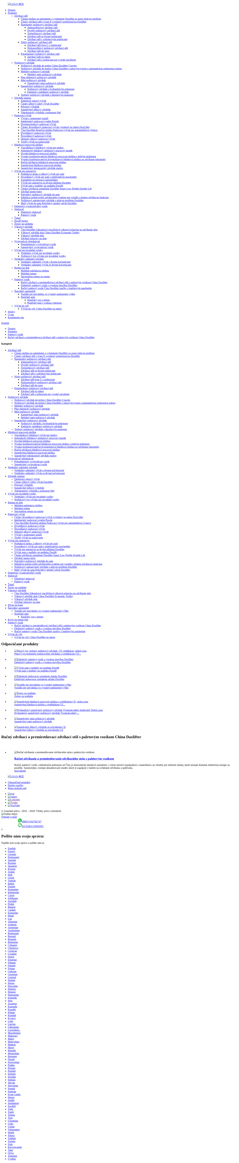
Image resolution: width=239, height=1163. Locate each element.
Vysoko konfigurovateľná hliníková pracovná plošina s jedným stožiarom (58, 156)
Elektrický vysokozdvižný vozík (30, 206)
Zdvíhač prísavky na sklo (34, 238)
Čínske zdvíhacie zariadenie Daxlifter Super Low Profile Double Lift (56, 188)
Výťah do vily (21, 305)
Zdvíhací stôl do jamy (38, 51)
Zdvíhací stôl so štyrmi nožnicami (44, 36)
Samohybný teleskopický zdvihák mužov (42, 168)
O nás (11, 314)
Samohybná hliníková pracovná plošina (41, 165)
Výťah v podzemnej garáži (34, 118)
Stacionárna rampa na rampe (35, 276)
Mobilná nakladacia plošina (35, 270)
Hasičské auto (28, 297)
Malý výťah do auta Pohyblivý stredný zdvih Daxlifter (49, 203)
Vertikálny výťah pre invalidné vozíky (40, 253)
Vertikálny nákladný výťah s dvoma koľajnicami (46, 261)
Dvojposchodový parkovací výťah (38, 124)
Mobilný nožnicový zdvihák (35, 71)
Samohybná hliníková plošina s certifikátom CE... (39, 704)
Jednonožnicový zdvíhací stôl (42, 27)
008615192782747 (31, 821)
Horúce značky (15, 785)
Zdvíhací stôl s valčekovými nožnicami (47, 39)
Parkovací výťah (22, 115)
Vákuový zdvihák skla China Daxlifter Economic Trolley (50, 232)
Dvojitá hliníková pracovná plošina (39, 153)
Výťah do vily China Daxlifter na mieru (41, 308)
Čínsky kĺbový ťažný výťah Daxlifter (40, 103)
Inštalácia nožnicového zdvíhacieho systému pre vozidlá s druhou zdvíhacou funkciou (65, 197)
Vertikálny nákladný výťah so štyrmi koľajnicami (46, 264)
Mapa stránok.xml (17, 788)
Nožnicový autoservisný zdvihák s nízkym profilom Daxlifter (52, 200)
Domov (12, 10)
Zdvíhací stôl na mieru (38, 56)
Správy (11, 311)
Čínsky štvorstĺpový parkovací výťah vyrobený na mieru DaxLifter (55, 127)
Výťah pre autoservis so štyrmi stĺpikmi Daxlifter (46, 182)
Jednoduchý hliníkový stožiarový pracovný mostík (47, 150)
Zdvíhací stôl (21, 15)
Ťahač (17, 218)
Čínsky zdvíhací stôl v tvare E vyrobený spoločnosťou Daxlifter (53, 21)
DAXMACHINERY (33, 826)
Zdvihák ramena (22, 97)
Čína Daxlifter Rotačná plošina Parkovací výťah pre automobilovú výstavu (59, 130)
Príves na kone (15, 605)
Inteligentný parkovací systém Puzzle (40, 121)
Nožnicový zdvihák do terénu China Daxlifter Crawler (49, 65)
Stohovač (19, 209)
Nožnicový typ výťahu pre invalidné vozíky (43, 256)
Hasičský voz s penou (38, 300)
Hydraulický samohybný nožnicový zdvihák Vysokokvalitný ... (46, 713)
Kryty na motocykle (18, 619)
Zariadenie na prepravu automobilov (39, 179)
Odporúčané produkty (19, 782)
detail (23, 770)
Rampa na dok (21, 267)
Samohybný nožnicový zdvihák (37, 86)
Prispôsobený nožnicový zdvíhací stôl (40, 54)
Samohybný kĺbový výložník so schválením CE (38, 730)
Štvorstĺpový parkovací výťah (36, 136)
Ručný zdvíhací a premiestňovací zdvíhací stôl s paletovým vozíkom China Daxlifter (64, 282)
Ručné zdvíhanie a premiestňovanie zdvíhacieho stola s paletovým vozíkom (64, 758)
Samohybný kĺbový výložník (36, 109)
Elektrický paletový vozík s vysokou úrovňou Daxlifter (49, 285)
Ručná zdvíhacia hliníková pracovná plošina (43, 162)
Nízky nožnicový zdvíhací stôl (36, 42)
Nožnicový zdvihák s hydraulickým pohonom (50, 89)
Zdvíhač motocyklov (31, 191)
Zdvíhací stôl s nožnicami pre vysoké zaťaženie (51, 59)
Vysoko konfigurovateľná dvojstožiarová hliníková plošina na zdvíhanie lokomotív (63, 159)
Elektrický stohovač (31, 212)
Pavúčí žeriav (21, 220)
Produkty (12, 13)
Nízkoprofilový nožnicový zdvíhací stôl (47, 48)
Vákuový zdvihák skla (32, 235)
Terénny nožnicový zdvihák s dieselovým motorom (47, 95)
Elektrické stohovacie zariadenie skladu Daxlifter (39, 679)
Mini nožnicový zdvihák (33, 80)
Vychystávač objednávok (27, 241)
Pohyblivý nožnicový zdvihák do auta (40, 194)
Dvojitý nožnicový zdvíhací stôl (43, 30)
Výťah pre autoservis (25, 171)
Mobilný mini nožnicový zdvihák (44, 74)
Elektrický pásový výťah (33, 100)
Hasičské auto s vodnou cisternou (44, 302)
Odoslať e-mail (9, 816)
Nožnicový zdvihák (24, 62)
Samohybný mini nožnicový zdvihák (46, 83)
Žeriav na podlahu (23, 223)
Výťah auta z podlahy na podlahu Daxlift (42, 185)
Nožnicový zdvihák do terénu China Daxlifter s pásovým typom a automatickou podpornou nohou (71, 68)
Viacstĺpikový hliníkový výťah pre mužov (42, 147)
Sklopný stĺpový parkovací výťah (38, 138)
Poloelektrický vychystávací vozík (38, 244)
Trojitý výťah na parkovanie (35, 141)
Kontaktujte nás (16, 317)
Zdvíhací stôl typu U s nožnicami (44, 45)
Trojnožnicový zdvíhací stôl (41, 33)
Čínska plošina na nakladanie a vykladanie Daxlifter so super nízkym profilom (61, 18)
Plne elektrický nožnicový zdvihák (38, 77)
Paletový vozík (28, 215)
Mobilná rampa (28, 273)
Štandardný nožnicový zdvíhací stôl (39, 24)
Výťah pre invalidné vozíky (28, 250)
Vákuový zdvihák (23, 226)
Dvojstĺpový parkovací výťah (36, 133)
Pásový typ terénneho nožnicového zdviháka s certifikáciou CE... (47, 653)
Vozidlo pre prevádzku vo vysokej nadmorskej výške (48, 294)
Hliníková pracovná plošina (28, 144)
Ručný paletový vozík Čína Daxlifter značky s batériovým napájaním (56, 288)
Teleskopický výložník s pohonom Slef (41, 112)
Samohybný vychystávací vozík (37, 247)
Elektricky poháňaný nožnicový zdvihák (48, 92)
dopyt (17, 770)
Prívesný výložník (30, 106)
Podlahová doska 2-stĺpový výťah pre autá (42, 174)
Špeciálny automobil (24, 291)
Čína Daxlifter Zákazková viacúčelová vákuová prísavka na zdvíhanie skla (59, 229)
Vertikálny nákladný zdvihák (29, 259)
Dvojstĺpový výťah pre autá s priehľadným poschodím (49, 177)
